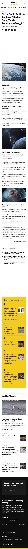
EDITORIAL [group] (3, 7)
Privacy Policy (9, 539)
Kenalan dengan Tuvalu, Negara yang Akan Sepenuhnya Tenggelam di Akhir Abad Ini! (14, 258)
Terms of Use (18, 539)
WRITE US (13, 532)
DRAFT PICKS (5, 532)
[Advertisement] (14, 48)
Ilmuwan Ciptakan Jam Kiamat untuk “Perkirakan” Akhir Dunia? (14, 252)
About (3, 539)
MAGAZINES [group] (22, 7)
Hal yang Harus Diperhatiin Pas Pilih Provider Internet (14, 262)
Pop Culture (5, 11)
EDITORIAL (5, 524)
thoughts (13, 248)
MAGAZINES (22, 524)
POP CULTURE (12, 7)
